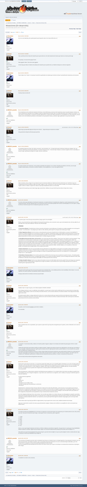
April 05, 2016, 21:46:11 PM (23, 438)
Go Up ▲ (81, 485)
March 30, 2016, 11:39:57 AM (23, 35)
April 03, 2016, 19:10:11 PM (23, 341)
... (20, 32)
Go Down (7, 32)
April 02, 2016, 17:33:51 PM (23, 322)
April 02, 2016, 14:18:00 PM (23, 304)
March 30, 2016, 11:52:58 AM (23, 53)
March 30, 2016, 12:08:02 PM (23, 72)
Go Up (7, 472)
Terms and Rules (76, 485)
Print (80, 32)
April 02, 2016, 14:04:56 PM (23, 285)
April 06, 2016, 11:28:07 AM (23, 455)
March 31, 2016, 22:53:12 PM (23, 163)
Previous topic (72, 28)
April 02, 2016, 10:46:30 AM (23, 199)
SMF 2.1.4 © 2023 (7, 485)
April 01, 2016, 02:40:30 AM (23, 180)
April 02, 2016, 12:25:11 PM (23, 267)
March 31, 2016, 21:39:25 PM (23, 127)
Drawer (10, 54)
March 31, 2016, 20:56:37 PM (23, 109)
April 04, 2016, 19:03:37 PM (23, 409)
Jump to (63, 477)
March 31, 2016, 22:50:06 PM (23, 146)
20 (21, 32)
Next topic (78, 28)
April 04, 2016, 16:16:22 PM (23, 361)
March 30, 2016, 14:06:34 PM (23, 90)
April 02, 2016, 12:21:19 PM (23, 217)
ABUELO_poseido (12, 110)
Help (71, 485)
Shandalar (10, 36)
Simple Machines (13, 485)
